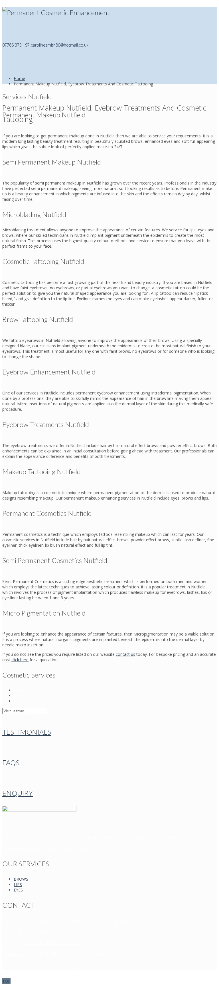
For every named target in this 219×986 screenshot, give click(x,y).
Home (19, 78)
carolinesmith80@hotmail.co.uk (53, 942)
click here (20, 659)
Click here (11, 848)
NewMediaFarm (167, 967)
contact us (125, 654)
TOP (6, 981)
